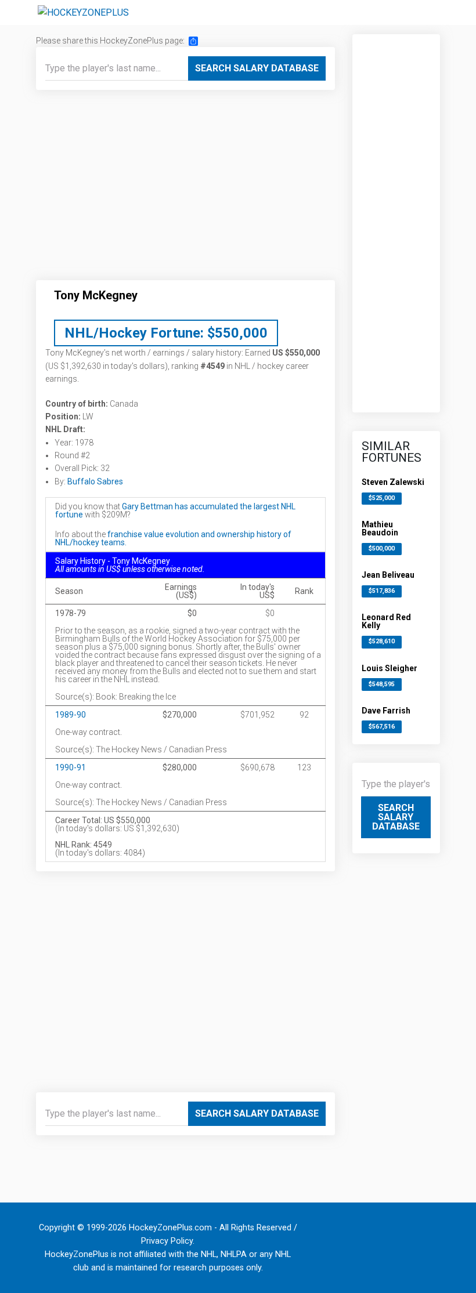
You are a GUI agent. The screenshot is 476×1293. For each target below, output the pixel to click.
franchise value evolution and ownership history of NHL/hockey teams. (173, 538)
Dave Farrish (386, 710)
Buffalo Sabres (95, 481)
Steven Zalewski (393, 482)
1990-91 (70, 767)
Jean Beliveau (388, 575)
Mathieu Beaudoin (380, 528)
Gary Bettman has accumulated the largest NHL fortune (175, 510)
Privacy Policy (167, 1241)
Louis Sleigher (389, 668)
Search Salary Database (257, 68)
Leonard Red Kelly (386, 621)
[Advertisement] (185, 189)
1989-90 (70, 714)
